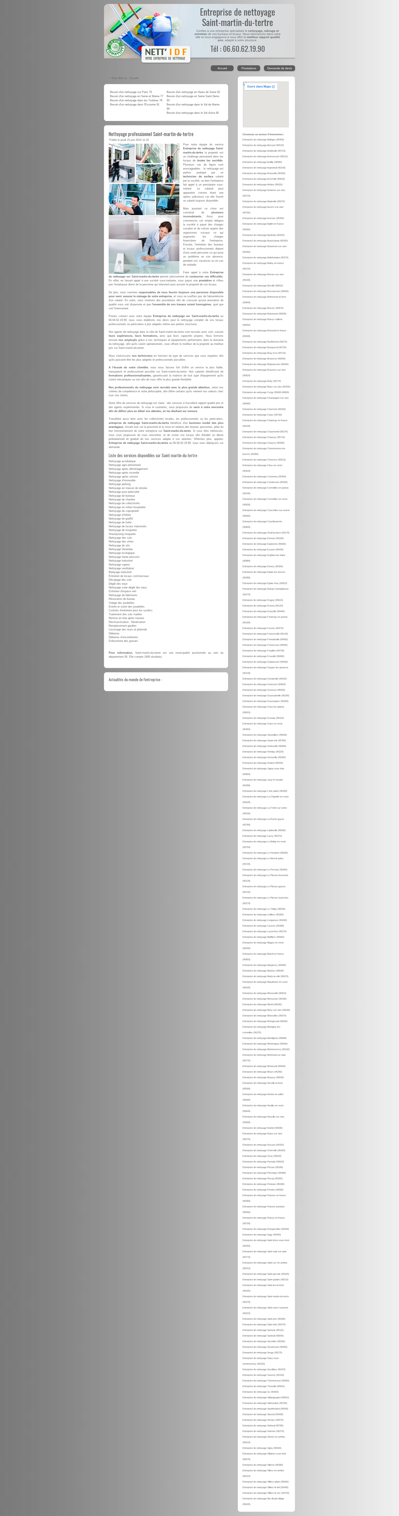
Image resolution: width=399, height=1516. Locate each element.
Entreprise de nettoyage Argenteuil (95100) (264, 167)
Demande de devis (279, 68)
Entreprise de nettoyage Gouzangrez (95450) (265, 701)
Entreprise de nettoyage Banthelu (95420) (263, 235)
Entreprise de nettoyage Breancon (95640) (264, 358)
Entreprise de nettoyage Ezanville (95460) (264, 611)
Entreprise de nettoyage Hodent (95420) (263, 763)
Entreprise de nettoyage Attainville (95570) (264, 201)
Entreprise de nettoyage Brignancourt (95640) (266, 364)
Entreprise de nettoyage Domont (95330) (263, 538)
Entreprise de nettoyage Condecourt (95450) (265, 482)
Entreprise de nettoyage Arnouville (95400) (264, 173)
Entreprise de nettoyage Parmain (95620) (263, 1161)
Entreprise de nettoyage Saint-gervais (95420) (266, 1274)
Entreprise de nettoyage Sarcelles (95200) (264, 1341)
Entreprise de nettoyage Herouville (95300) (264, 757)
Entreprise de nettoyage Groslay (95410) (263, 718)
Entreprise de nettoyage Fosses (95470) (263, 628)
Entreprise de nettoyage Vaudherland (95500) (265, 1408)
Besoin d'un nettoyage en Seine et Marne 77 (136, 96)
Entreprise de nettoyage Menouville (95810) (264, 993)
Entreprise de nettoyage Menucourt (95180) (265, 998)
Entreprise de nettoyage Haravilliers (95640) (265, 735)
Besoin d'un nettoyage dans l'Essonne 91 (134, 104)
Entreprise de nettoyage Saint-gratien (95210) (265, 1279)
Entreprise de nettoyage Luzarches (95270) (265, 931)
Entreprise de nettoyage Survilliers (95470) (264, 1369)
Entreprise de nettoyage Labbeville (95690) (264, 830)
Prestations (248, 68)
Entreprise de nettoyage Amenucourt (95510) (265, 156)
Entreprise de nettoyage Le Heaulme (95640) (265, 852)
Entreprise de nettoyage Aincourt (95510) (263, 145)
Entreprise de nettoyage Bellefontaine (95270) (265, 257)
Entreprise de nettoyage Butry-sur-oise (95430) (266, 386)
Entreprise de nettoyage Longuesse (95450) (265, 920)
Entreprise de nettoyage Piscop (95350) (263, 1178)
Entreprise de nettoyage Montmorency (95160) (266, 1049)
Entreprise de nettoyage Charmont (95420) (264, 409)
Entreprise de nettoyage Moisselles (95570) (264, 1015)
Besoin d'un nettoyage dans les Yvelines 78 (136, 100)
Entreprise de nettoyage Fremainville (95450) (265, 639)
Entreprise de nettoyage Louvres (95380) (263, 925)
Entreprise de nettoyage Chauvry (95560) (263, 443)
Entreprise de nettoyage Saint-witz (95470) (264, 1324)
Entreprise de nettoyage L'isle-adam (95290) (265, 791)
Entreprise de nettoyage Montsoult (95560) (264, 1066)
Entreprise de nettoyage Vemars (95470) (263, 1420)
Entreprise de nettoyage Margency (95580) (264, 965)
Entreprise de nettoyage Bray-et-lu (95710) (264, 353)
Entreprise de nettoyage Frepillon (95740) (263, 650)
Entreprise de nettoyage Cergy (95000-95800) (266, 392)
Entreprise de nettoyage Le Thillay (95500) (264, 909)
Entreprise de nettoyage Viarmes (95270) (263, 1431)
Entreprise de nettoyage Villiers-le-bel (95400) (265, 1487)
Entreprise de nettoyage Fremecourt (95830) (265, 645)
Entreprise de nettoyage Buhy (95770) (262, 381)
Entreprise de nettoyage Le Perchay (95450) (265, 869)
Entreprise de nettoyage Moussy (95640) (263, 1077)
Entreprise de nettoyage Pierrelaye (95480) (264, 1173)
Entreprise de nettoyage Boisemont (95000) (264, 313)
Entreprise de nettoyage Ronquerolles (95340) (266, 1229)
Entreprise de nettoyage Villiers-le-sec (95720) (266, 1493)
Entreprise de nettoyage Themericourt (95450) (266, 1380)
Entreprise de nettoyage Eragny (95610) (263, 600)
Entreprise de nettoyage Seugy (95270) (262, 1352)
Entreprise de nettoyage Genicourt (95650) (264, 684)
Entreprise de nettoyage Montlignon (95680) (265, 1038)
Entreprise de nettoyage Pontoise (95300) (263, 1184)
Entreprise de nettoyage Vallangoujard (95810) (266, 1397)
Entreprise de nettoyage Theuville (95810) (264, 1386)
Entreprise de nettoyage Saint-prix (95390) (264, 1319)
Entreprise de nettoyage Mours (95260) (262, 1071)
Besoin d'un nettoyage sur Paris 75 (131, 92)
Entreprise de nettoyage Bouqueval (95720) (264, 347)
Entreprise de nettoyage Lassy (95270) (262, 836)
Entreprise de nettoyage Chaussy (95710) (264, 437)
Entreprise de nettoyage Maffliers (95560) (263, 937)
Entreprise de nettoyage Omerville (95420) (264, 1150)
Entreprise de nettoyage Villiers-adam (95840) (266, 1481)
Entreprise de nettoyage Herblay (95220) (263, 751)
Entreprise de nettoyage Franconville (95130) (265, 633)
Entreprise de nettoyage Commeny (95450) (264, 476)
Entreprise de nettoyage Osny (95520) (262, 1156)
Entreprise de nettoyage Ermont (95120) (263, 605)
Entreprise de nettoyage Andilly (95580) (262, 162)
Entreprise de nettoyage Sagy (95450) (262, 1234)
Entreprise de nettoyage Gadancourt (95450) (265, 662)
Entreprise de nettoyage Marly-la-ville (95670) (265, 976)
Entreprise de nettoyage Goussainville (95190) (266, 695)
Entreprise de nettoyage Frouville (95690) (263, 656)
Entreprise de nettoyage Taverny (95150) (263, 1375)
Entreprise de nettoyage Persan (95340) (263, 1167)
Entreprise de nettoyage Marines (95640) (263, 970)
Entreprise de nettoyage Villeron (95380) (263, 1465)
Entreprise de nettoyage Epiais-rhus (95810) (265, 583)
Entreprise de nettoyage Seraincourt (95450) (265, 1347)
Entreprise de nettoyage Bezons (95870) (263, 308)
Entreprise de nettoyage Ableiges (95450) (263, 139)
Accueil (222, 68)
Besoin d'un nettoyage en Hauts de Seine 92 (193, 92)
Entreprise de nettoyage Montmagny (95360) (265, 1043)
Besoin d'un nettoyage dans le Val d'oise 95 (193, 112)
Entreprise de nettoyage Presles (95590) (263, 1189)
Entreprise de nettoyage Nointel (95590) (263, 1128)
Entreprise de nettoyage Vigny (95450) (262, 1448)
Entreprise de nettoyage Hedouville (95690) (264, 746)
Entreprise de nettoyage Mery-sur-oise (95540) (266, 1010)
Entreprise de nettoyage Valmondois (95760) (265, 1403)
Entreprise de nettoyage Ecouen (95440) (263, 549)
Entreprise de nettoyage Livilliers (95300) (263, 914)
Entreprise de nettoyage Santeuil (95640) (263, 1335)
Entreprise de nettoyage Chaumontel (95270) (265, 431)
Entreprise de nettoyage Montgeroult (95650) (265, 1021)
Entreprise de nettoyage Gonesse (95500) (264, 690)
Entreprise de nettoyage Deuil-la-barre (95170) (266, 532)
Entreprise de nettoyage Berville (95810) (263, 285)
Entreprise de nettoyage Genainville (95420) (265, 678)
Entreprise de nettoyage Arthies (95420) (263, 184)
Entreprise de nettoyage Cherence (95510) (264, 459)
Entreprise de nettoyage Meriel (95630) (262, 1004)
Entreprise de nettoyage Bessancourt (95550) (266, 291)
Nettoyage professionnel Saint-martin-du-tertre (151, 133)
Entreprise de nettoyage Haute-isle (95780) (264, 740)
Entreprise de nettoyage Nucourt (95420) (263, 1144)
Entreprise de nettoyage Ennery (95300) (263, 566)
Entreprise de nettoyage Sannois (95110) (263, 1330)
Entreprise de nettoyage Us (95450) (261, 1392)
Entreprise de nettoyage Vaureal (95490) (263, 1414)
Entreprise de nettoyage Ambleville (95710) (264, 151)
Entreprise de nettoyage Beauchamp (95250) (265, 240)
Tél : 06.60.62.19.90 (237, 48)
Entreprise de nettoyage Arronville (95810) (264, 179)
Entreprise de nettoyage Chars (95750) (262, 414)
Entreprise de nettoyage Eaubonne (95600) (264, 544)
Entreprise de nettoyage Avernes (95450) (263, 218)
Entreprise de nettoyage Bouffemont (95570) (265, 341)
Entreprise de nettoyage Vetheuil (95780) (263, 1425)
